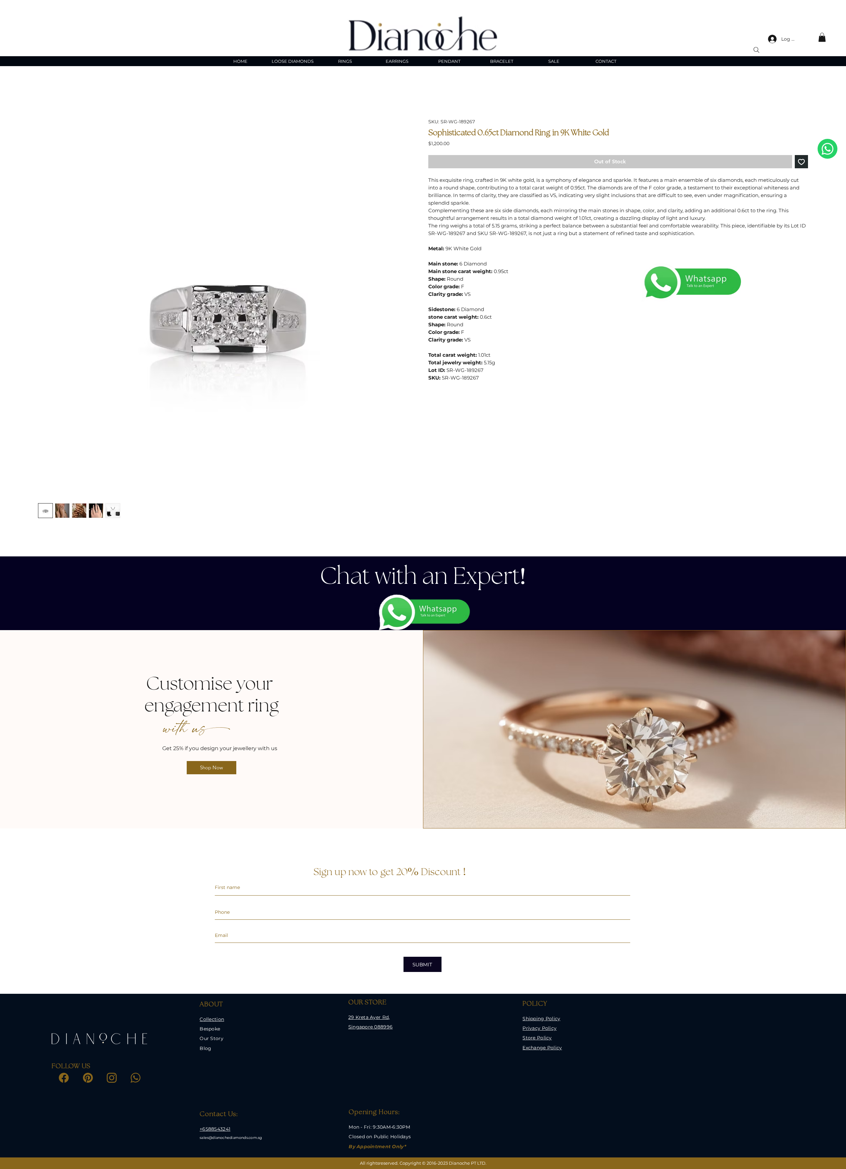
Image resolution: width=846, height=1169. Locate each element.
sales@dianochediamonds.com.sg (231, 1137)
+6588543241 (215, 1129)
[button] (822, 37)
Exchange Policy (542, 1048)
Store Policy (537, 1038)
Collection (212, 1019)
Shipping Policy (541, 1019)
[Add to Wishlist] (801, 161)
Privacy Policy (539, 1028)
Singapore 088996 (370, 1027)
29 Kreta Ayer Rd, (369, 1017)
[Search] (756, 50)
